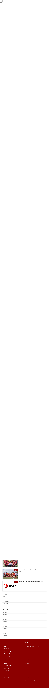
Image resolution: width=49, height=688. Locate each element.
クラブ (4, 659)
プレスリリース (7, 656)
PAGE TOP (46, 666)
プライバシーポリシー (29, 684)
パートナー (5, 674)
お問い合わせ (29, 678)
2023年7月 (5, 635)
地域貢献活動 (6, 601)
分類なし (4, 606)
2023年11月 (5, 626)
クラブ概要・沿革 (7, 665)
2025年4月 (5, 614)
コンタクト (28, 674)
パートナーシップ (7, 599)
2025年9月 (5, 612)
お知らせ (4, 596)
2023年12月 (5, 624)
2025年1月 (5, 617)
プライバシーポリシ (31, 680)
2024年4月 (5, 621)
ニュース (4, 642)
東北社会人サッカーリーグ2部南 (33, 646)
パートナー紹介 (7, 678)
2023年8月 (5, 633)
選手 (28, 663)
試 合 (26, 642)
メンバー (27, 659)
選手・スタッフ (6, 603)
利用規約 (35, 684)
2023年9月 (5, 631)
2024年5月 (5, 619)
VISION (5, 663)
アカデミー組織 (7, 670)
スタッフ (28, 665)
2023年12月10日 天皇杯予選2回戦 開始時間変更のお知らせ (31, 581)
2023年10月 (5, 628)
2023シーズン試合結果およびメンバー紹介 (27, 570)
